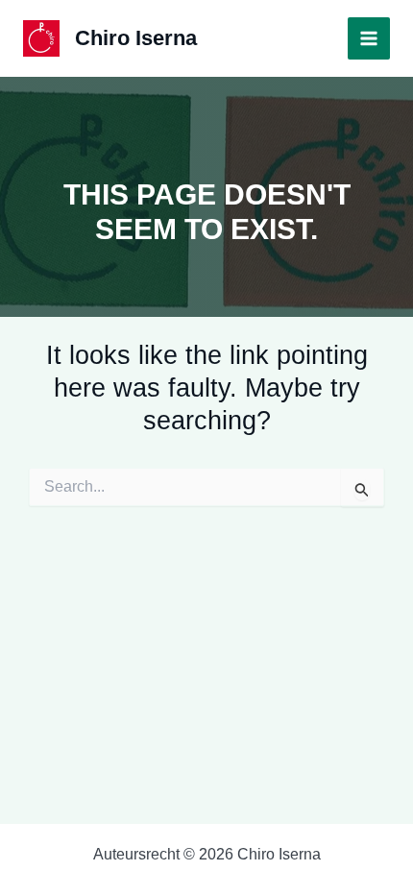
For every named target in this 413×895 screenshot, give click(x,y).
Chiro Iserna (136, 38)
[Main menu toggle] (369, 38)
